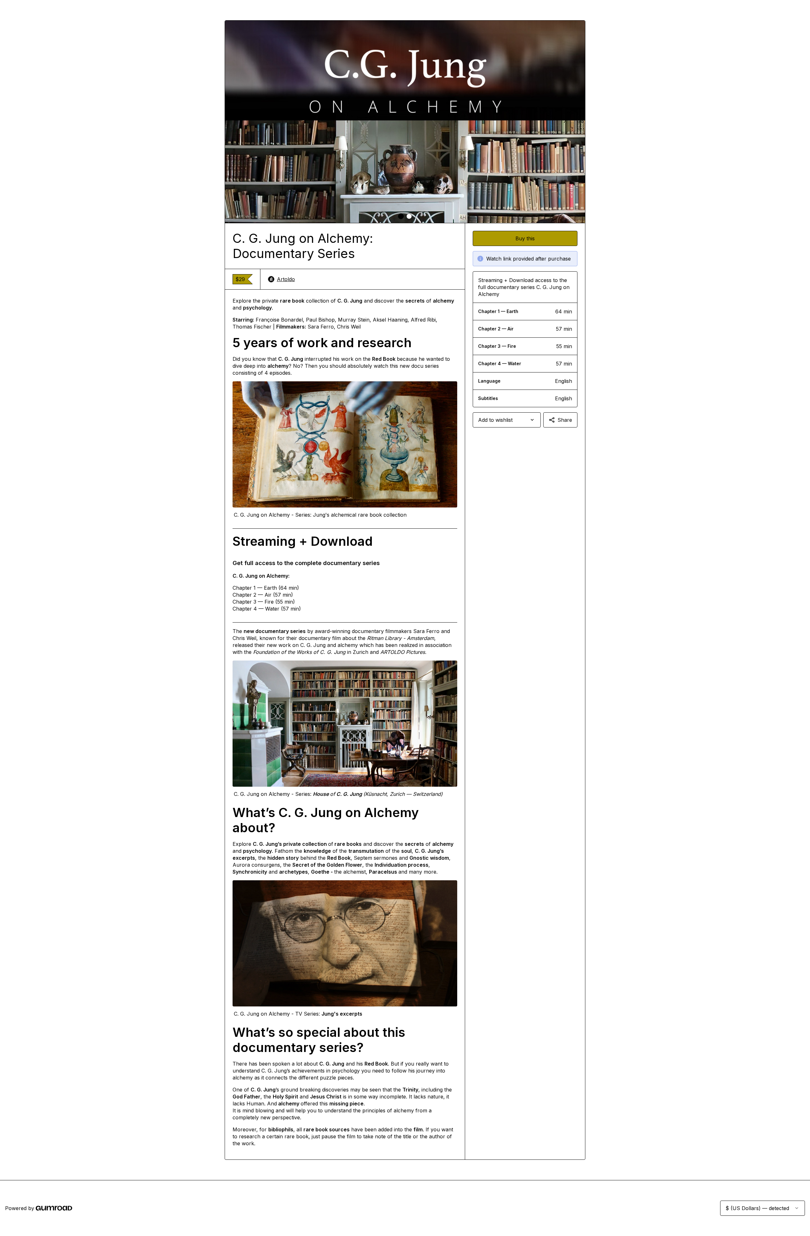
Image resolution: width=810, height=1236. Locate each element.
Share (565, 420)
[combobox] (507, 419)
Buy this (525, 238)
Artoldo (286, 279)
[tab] (401, 216)
